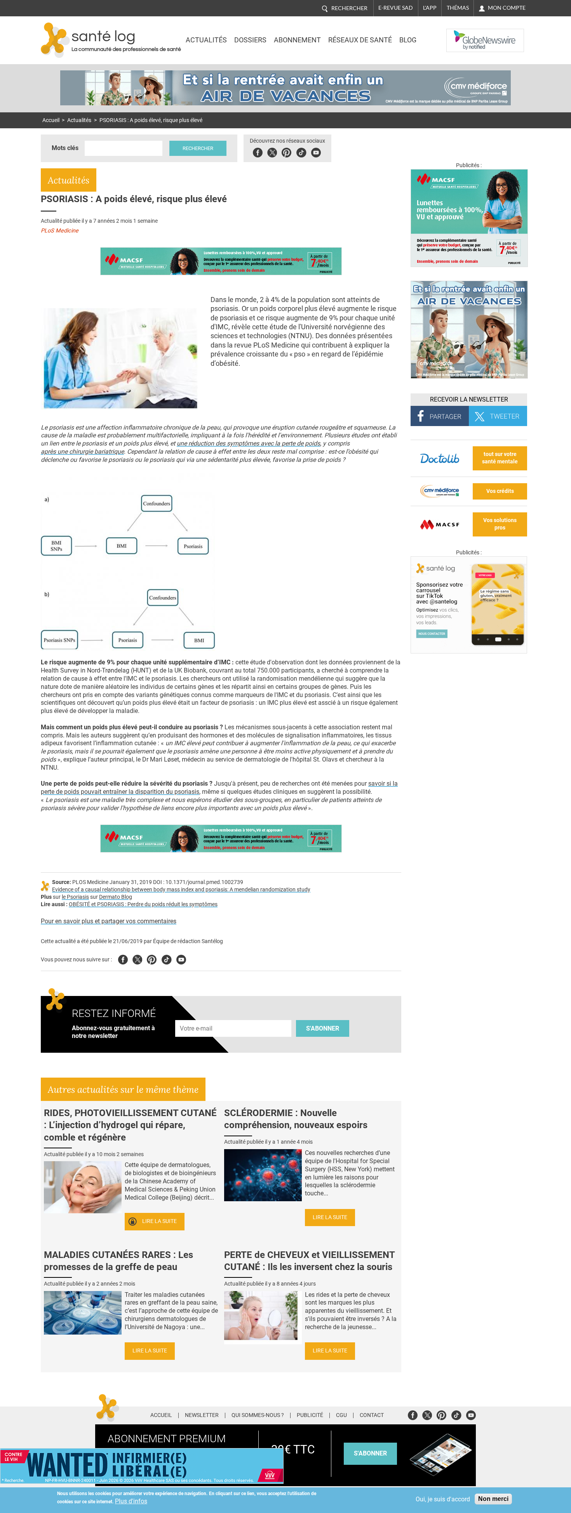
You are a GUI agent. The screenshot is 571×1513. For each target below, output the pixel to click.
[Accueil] (55, 40)
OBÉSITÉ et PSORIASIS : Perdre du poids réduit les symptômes (143, 904)
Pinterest (286, 151)
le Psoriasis (75, 897)
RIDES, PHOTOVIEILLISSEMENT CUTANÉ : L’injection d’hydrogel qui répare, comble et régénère (130, 1125)
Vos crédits (500, 491)
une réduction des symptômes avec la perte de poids (248, 443)
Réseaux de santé (360, 40)
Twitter (272, 151)
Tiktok (301, 151)
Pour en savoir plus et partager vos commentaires (108, 921)
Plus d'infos (131, 1501)
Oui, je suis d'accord (443, 1499)
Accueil (50, 120)
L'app (430, 8)
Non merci (493, 1499)
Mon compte (507, 8)
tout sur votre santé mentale (500, 458)
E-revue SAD (395, 8)
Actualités (206, 40)
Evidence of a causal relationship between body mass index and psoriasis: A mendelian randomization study (181, 889)
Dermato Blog (115, 897)
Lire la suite (159, 1221)
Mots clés (65, 148)
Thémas (458, 8)
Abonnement (297, 40)
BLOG (407, 40)
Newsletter (202, 1415)
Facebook (258, 151)
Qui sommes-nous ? (258, 1415)
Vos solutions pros (500, 524)
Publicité (310, 1415)
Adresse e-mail (196, 1015)
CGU (341, 1415)
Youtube (181, 958)
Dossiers (250, 40)
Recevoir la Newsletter (469, 399)
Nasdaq (462, 34)
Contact (372, 1415)
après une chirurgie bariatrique (82, 451)
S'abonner (322, 1028)
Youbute (316, 151)
